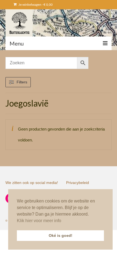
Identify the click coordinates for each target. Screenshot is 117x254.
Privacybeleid (77, 182)
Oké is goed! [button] (60, 235)
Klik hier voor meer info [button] (39, 220)
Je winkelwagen (35, 4)
